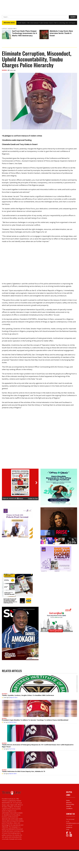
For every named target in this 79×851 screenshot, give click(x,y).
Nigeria (4, 70)
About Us (68, 802)
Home (68, 800)
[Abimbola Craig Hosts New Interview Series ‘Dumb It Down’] (44, 34)
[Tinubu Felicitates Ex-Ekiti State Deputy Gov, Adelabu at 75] (39, 759)
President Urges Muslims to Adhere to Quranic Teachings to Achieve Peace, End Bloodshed (35, 720)
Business (4, 693)
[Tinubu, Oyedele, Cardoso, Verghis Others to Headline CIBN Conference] (39, 683)
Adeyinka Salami (13, 697)
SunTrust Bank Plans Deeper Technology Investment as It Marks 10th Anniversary (24, 33)
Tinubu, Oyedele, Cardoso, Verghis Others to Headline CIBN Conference (28, 695)
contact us (69, 827)
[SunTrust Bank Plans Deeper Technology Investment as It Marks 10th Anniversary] (6, 34)
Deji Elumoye (12, 749)
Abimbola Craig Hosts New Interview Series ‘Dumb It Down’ (61, 33)
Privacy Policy (70, 804)
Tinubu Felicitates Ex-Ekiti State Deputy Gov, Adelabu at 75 (23, 771)
